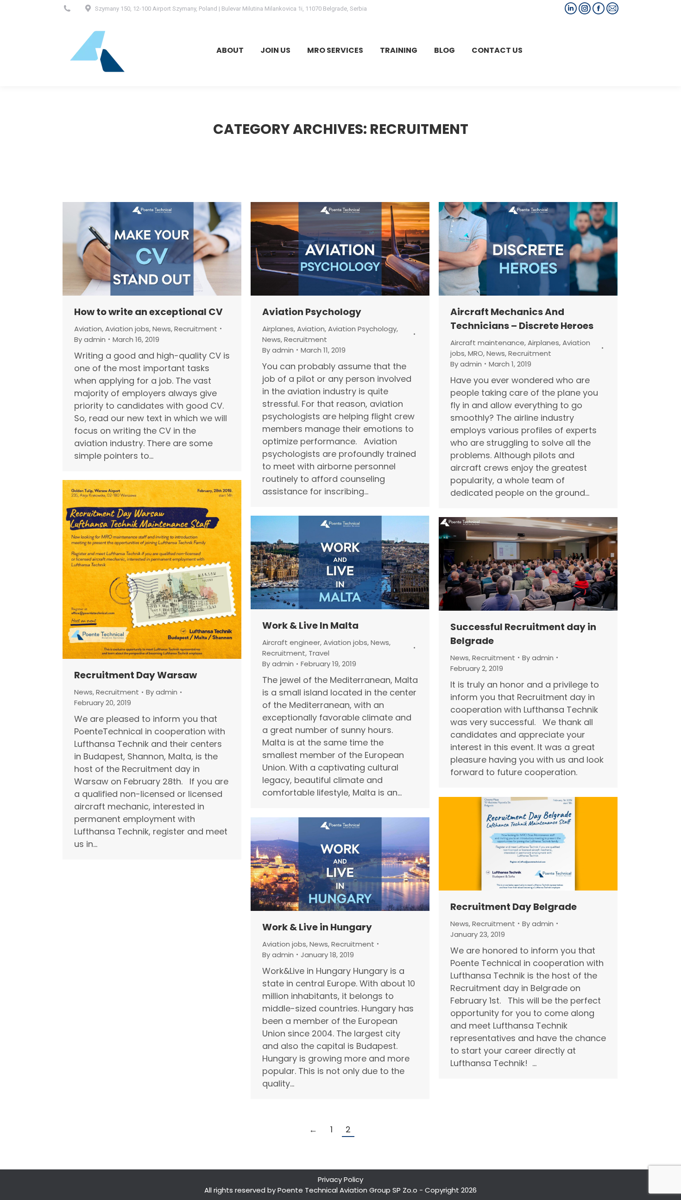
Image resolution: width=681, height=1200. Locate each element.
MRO (475, 353)
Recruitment (195, 329)
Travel (319, 653)
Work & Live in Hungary (317, 927)
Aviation (88, 329)
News (161, 329)
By (90, 339)
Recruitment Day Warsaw (135, 675)
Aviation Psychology (311, 311)
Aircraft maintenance (487, 342)
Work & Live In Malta (310, 625)
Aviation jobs (127, 329)
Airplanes (278, 329)
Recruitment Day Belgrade (513, 906)
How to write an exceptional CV (148, 311)
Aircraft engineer (291, 642)
